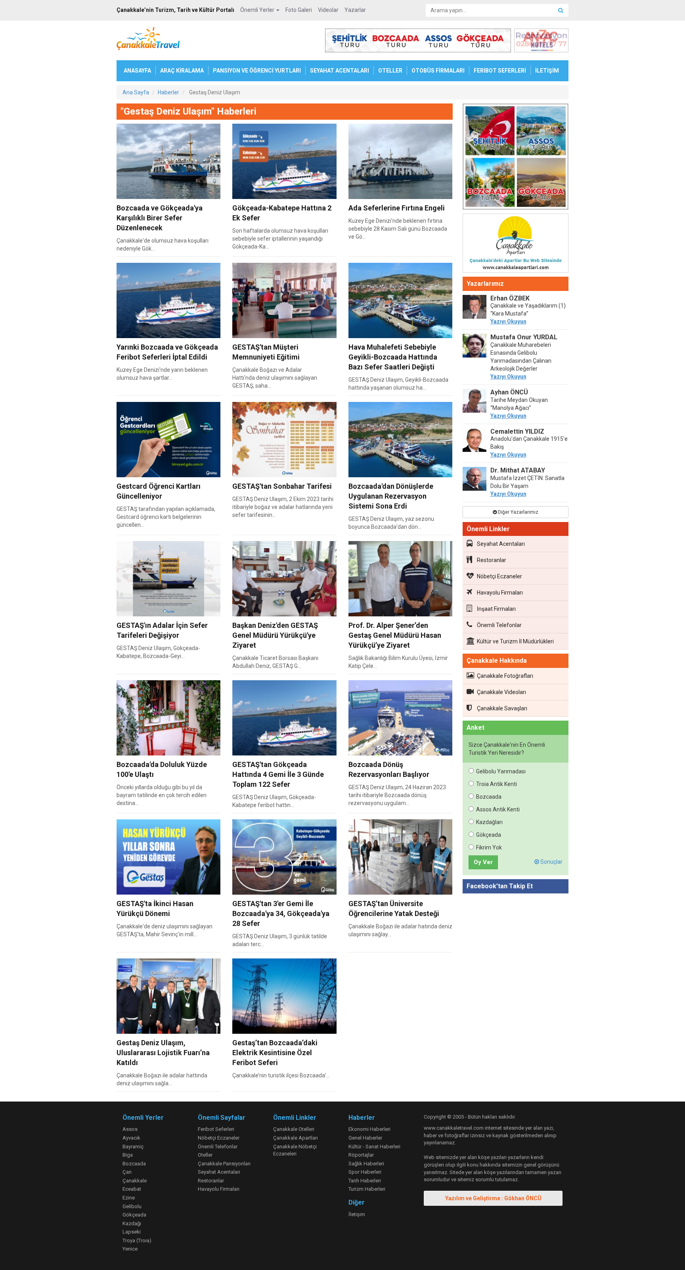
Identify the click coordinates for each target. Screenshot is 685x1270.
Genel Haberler (365, 1138)
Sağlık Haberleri (366, 1164)
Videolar (328, 10)
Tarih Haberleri (364, 1181)
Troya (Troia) (136, 1240)
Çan (127, 1172)
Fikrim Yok (489, 847)
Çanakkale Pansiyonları (224, 1164)
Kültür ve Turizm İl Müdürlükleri (515, 641)
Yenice (130, 1249)
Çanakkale (134, 1181)
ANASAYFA (137, 70)
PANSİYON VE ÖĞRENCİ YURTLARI (257, 70)
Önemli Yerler (258, 10)
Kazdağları (489, 822)
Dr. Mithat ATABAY (517, 470)
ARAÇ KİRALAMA (182, 70)
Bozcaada (488, 797)
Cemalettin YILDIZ (517, 431)
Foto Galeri (298, 10)
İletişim (356, 1214)
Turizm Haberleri (366, 1189)
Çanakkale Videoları (501, 692)
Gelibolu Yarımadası (501, 771)
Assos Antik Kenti (498, 809)
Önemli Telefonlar (499, 625)
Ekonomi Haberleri (369, 1129)
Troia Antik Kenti (496, 784)
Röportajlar (361, 1155)
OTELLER (390, 70)
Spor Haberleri (364, 1172)
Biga (127, 1155)
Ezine (128, 1198)
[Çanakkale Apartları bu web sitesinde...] (516, 244)
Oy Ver (483, 862)
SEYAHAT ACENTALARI (339, 70)
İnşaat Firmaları (496, 609)
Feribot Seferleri (216, 1129)
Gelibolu (132, 1206)
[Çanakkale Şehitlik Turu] (516, 158)
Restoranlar (491, 560)
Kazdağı (131, 1223)
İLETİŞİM (547, 70)
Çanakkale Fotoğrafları (505, 676)
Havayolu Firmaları (500, 592)
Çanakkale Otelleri (293, 1129)
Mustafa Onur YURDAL (523, 337)
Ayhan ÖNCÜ (509, 392)
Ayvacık (131, 1138)
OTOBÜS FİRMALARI (438, 70)
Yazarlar (355, 10)
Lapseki (131, 1232)
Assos (130, 1129)
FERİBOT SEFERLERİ (500, 70)
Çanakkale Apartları (295, 1138)
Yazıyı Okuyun (508, 321)
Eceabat (131, 1189)
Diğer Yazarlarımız (517, 512)
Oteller (205, 1155)
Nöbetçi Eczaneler (499, 576)
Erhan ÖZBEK (510, 298)
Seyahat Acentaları (501, 544)
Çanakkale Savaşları (502, 708)
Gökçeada (488, 835)
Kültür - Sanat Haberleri (374, 1147)
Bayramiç (133, 1147)
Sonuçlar (551, 862)
